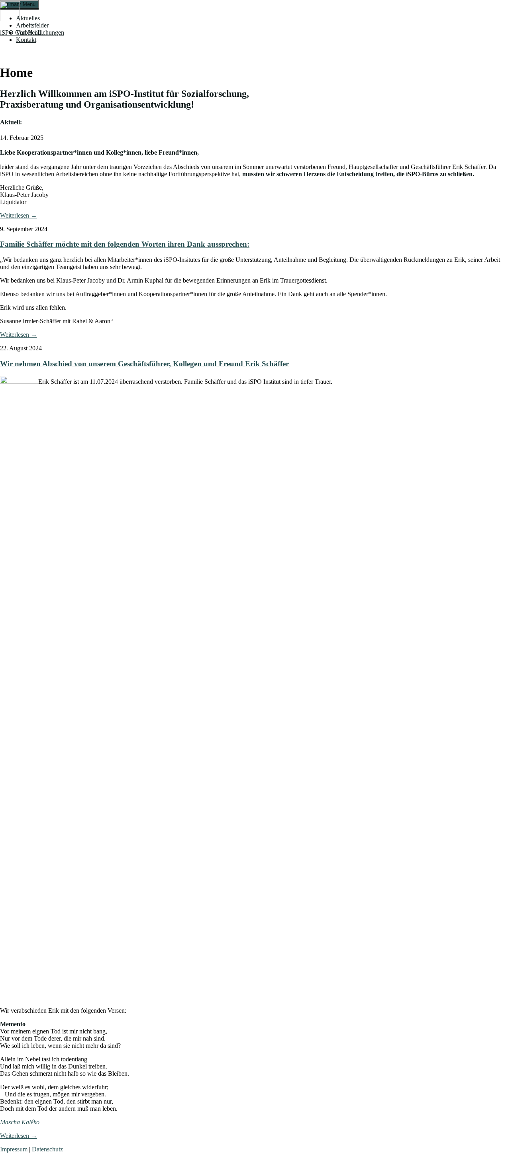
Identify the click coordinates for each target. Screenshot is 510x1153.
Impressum (13, 1149)
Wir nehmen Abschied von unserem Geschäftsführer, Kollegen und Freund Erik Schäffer (144, 363)
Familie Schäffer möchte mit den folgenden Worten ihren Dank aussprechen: (124, 244)
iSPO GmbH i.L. (21, 32)
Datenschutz (47, 1149)
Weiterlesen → (18, 215)
